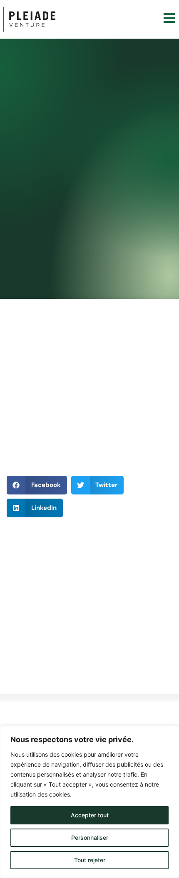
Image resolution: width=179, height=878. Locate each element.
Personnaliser (89, 837)
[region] (89, 802)
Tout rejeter (89, 859)
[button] (37, 485)
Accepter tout (90, 815)
